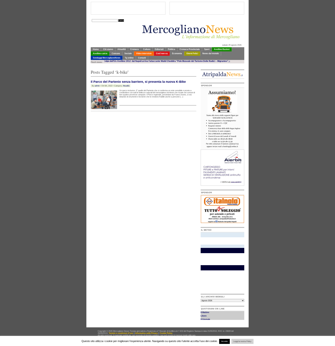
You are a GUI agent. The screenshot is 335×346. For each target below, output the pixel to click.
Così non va (162, 53)
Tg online (129, 58)
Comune (116, 53)
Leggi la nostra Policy (242, 341)
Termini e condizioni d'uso (121, 333)
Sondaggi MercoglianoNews (106, 58)
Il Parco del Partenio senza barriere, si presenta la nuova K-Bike (138, 81)
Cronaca (134, 49)
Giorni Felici (192, 53)
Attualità (121, 49)
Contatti (142, 58)
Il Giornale (205, 317)
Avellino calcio (100, 53)
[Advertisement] (131, 120)
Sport (207, 49)
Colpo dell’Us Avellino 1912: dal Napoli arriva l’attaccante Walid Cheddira (131, 61)
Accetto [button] (224, 341)
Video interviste (144, 53)
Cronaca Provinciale (190, 49)
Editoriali (159, 49)
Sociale (128, 53)
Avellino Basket (222, 49)
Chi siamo (108, 49)
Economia (177, 53)
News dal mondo (210, 53)
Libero (204, 314)
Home (96, 49)
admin (97, 86)
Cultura (146, 49)
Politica (171, 49)
